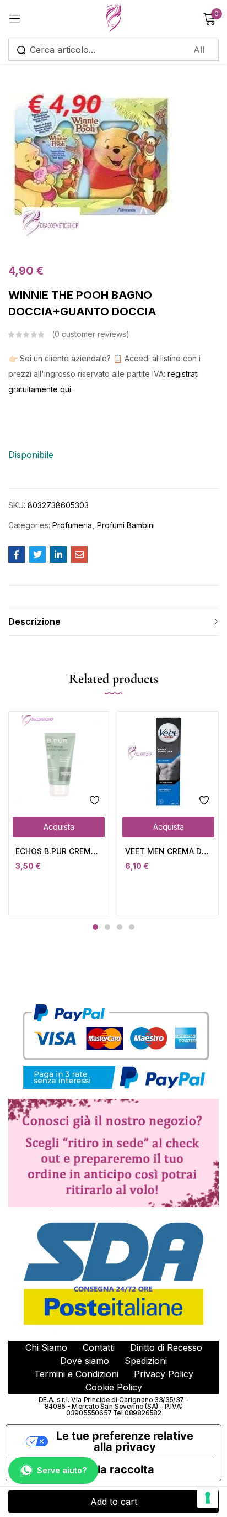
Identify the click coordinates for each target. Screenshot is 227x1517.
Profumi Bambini (126, 525)
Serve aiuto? (62, 1470)
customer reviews (90, 334)
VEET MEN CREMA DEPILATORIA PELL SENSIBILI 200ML (168, 851)
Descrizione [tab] (34, 621)
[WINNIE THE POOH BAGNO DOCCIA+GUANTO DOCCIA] (16, 554)
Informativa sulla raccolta (85, 1469)
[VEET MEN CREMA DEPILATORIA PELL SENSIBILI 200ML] (168, 761)
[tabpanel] (59, 813)
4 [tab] (131, 927)
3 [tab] (119, 927)
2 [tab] (107, 927)
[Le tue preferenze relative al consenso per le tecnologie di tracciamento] (207, 1497)
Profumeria (72, 525)
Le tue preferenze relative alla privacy (124, 1441)
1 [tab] (95, 927)
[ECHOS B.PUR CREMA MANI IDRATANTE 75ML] (59, 761)
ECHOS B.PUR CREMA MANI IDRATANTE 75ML (58, 851)
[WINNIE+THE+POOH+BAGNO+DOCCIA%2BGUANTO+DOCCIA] (37, 554)
